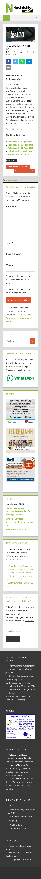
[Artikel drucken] (4, 180)
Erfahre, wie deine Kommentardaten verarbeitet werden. (19, 318)
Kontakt (11, 805)
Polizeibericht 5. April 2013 (20, 151)
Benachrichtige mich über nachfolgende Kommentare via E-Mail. (20, 279)
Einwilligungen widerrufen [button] (19, 859)
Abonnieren (13, 639)
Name (9, 243)
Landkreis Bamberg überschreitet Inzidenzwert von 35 (19, 522)
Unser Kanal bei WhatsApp (20, 566)
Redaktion (26, 52)
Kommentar (12, 206)
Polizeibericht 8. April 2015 (20, 141)
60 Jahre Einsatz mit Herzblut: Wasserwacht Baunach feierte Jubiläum (20, 669)
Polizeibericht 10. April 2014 (20, 148)
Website (9, 265)
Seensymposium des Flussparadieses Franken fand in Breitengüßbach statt (20, 511)
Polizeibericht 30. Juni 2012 (20, 154)
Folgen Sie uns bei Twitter (19, 572)
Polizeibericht (11, 55)
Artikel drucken (12, 180)
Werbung (12, 820)
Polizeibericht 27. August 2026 (21, 689)
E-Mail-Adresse (13, 254)
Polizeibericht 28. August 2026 (21, 686)
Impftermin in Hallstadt (16, 529)
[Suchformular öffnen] (36, 18)
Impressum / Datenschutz (21, 816)
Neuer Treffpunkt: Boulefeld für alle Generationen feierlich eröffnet (19, 758)
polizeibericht (11, 160)
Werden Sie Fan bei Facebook (21, 569)
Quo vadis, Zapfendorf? (24, 171)
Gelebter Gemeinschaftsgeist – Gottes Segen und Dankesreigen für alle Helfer (20, 679)
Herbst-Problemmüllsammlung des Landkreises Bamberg (18, 696)
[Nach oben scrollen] (37, 875)
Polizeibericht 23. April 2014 (20, 145)
